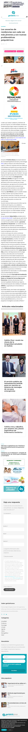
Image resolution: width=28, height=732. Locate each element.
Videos (3, 631)
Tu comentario (7, 513)
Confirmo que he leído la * (12, 665)
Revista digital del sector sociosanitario (13, 22)
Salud (2, 635)
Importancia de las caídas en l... (17, 683)
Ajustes (10, 729)
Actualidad (3, 26)
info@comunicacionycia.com (10, 576)
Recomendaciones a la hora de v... (17, 703)
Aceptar (4, 729)
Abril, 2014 (2, 43)
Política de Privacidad (17, 578)
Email (4, 533)
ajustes (12, 727)
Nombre (5, 526)
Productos (3, 623)
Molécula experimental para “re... (16, 693)
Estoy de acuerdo (9, 556)
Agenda (3, 629)
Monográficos (4, 633)
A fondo (3, 627)
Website (5, 541)
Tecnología (4, 625)
